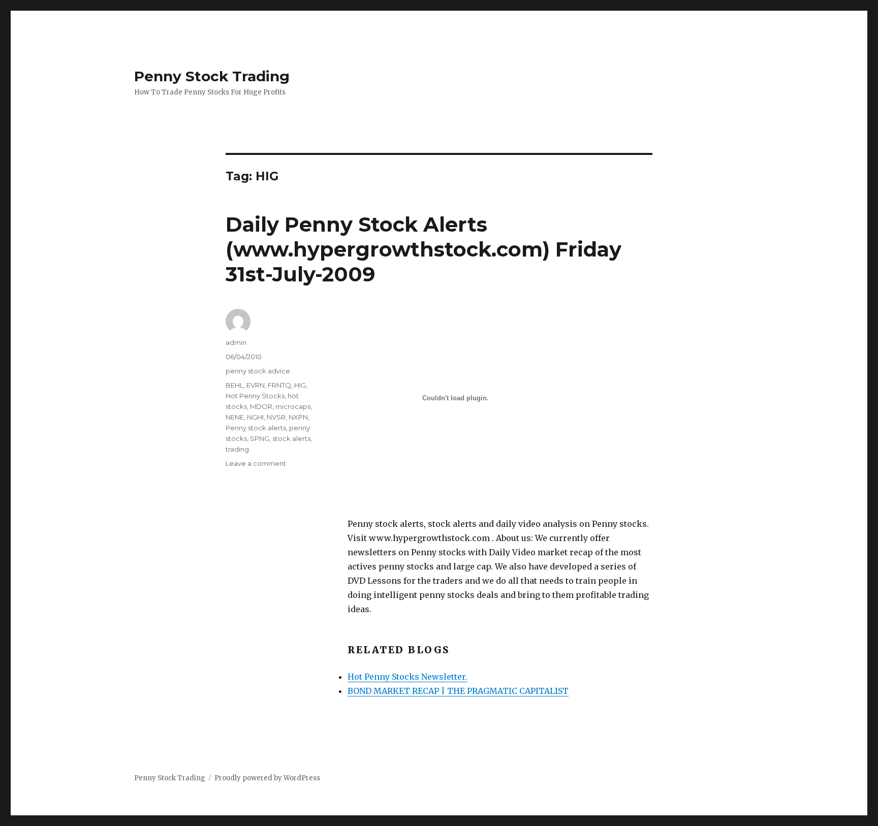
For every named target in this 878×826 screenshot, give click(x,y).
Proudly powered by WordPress (267, 778)
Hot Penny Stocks (255, 396)
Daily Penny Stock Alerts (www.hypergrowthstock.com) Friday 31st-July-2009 (423, 249)
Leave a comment (256, 463)
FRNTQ (279, 385)
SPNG (259, 438)
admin (236, 342)
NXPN (298, 417)
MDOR (261, 406)
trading (237, 449)
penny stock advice (258, 371)
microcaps (292, 406)
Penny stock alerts (256, 428)
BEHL (234, 385)
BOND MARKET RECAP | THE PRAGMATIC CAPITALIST (458, 691)
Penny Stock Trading (212, 76)
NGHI (255, 417)
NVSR (276, 417)
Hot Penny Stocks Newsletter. (407, 677)
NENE (235, 417)
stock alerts (291, 438)
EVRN (255, 385)
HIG (300, 385)
